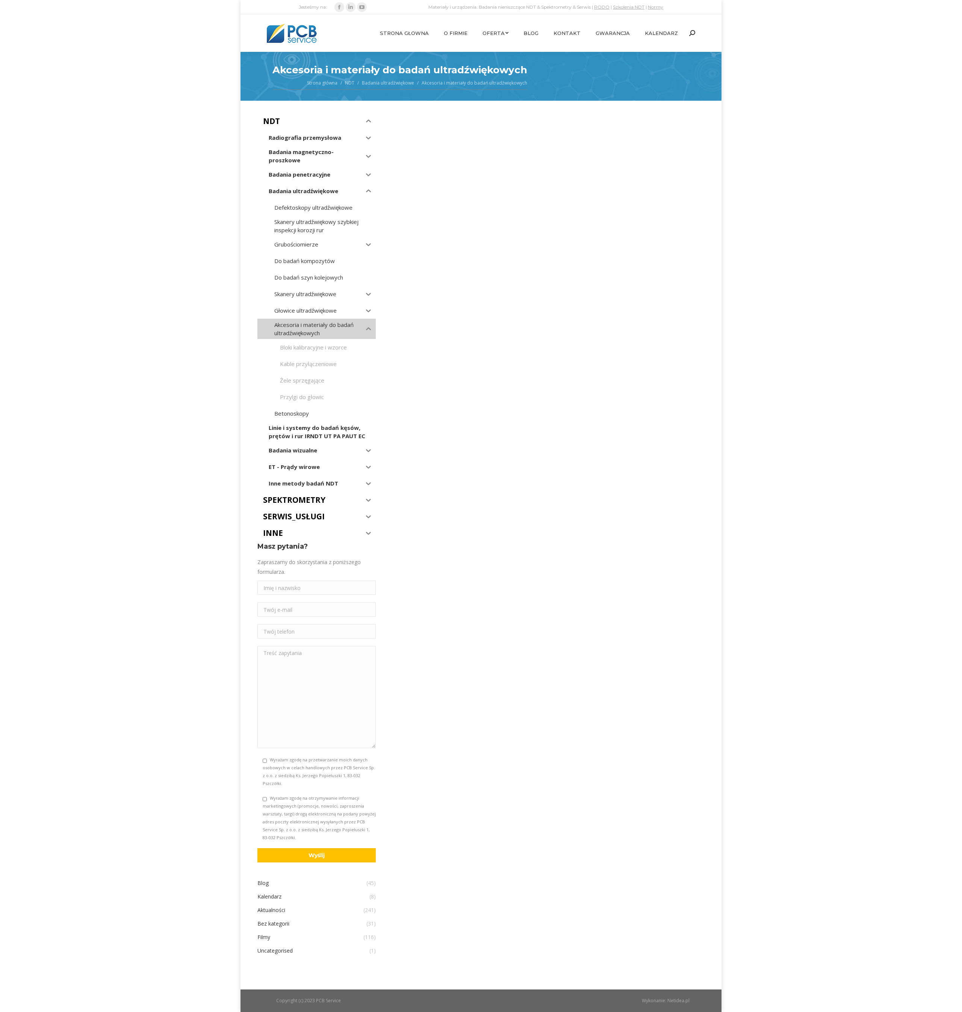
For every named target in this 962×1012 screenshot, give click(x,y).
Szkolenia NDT (628, 7)
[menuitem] (404, 33)
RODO (602, 7)
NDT (349, 83)
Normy (655, 7)
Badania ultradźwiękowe (388, 83)
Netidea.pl (678, 1000)
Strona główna (322, 83)
